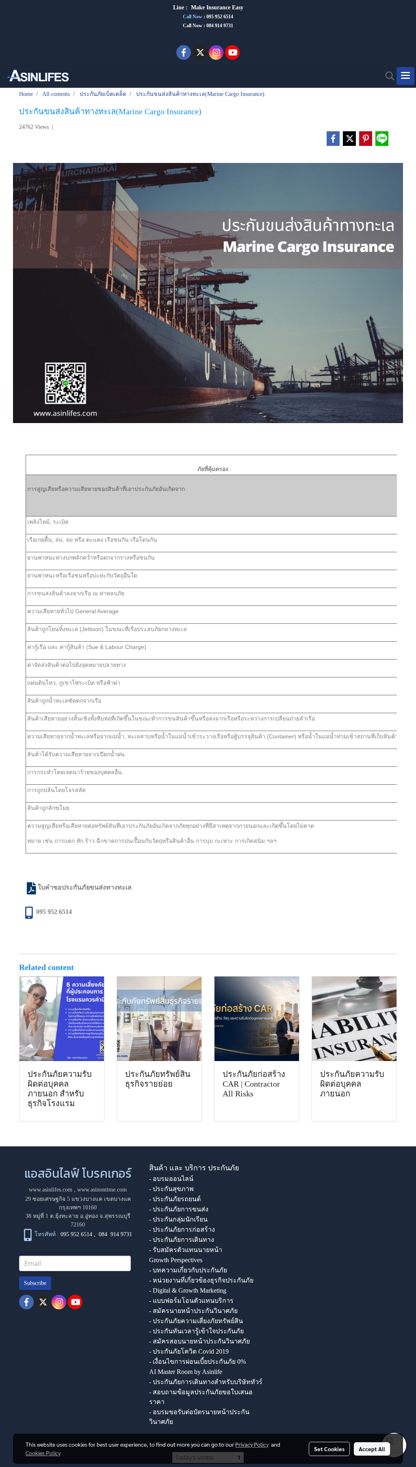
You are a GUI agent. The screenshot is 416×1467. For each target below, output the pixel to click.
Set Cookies (329, 1448)
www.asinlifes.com (50, 1190)
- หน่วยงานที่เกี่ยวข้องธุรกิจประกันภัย (201, 1280)
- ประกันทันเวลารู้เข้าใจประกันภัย (196, 1331)
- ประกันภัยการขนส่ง (178, 1209)
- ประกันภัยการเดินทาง (181, 1239)
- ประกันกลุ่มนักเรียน (178, 1219)
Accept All (372, 1448)
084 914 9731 (115, 1234)
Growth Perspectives (175, 1259)
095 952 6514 (219, 17)
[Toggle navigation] (405, 76)
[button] (387, 76)
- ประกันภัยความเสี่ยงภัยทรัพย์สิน (196, 1320)
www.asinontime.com (102, 1190)
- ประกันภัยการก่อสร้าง (182, 1229)
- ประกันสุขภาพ (171, 1188)
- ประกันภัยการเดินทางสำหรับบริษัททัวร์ (205, 1381)
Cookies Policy (43, 1452)
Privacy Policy (252, 1444)
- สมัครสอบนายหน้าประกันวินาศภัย (199, 1341)
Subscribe (35, 1283)
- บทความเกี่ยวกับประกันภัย (188, 1270)
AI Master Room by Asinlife (185, 1371)
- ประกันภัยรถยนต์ (175, 1199)
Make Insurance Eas (215, 7)
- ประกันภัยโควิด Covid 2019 (189, 1351)
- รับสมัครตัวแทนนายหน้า (185, 1249)
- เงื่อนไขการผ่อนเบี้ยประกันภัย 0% (197, 1361)
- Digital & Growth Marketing (187, 1290)
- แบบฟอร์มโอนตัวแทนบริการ (191, 1300)
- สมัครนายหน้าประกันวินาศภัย (193, 1310)
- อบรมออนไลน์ (171, 1178)
